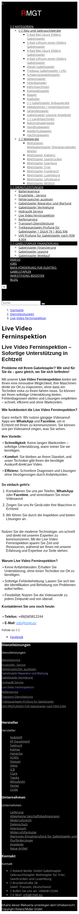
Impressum (18, 828)
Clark (13, 773)
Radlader (33, 99)
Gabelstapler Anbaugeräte (48, 103)
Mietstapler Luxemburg (43, 175)
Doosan (15, 761)
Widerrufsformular (23, 832)
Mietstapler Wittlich (41, 183)
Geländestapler (38, 111)
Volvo (13, 765)
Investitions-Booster (27, 276)
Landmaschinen (41, 119)
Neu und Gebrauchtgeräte (40, 31)
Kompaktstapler (38, 91)
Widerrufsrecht (21, 820)
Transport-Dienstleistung (36, 223)
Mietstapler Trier (39, 167)
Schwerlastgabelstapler (43, 75)
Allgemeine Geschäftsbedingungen (35, 816)
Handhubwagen (38, 127)
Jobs (13, 264)
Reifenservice (28, 219)
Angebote (17, 844)
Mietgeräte (29, 139)
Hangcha (16, 753)
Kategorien (21, 27)
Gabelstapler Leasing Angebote (49, 115)
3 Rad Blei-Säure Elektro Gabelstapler (44, 37)
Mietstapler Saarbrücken (44, 159)
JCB (12, 769)
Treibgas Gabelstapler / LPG (46, 71)
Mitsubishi (17, 782)
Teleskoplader (37, 83)
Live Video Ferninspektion (37, 215)
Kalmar (15, 749)
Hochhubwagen (38, 135)
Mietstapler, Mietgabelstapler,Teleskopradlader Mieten (51, 147)
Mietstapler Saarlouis (42, 163)
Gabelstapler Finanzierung (34, 243)
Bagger (32, 95)
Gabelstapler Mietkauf (34, 256)
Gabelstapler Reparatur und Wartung (45, 203)
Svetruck (16, 745)
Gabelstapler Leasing (33, 251)
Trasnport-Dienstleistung (17, 697)
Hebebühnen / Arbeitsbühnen (48, 107)
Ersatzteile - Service (32, 195)
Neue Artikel (19, 848)
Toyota (14, 778)
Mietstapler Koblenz (41, 155)
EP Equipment (20, 741)
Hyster (14, 786)
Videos (15, 260)
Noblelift (16, 737)
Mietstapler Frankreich (43, 171)
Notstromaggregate (40, 123)
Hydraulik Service (31, 211)
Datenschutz (19, 824)
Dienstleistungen (26, 187)
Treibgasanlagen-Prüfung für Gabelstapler (28, 701)
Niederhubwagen (39, 131)
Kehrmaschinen (38, 87)
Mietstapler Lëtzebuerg (43, 179)
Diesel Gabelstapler (41, 67)
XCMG (14, 757)
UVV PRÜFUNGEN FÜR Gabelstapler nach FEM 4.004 (34, 706)
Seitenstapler (36, 79)
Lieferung (17, 812)
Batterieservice (29, 191)
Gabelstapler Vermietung (36, 207)
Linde (14, 790)
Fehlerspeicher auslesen (36, 199)
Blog (14, 280)
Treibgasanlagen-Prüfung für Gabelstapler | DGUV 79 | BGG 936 (43, 229)
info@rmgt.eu (33, 895)
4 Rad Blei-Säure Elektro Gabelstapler (44, 53)
